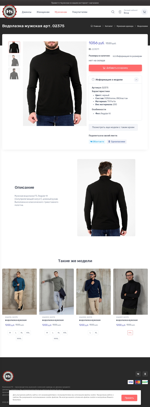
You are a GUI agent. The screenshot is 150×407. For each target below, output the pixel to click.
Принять (129, 398)
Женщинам (43, 12)
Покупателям (79, 12)
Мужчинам (61, 12)
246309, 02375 (48, 317)
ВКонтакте (98, 141)
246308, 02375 (85, 317)
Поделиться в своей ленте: (103, 135)
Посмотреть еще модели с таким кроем (113, 127)
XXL (28, 333)
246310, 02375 (11, 317)
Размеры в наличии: (99, 56)
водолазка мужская (16, 320)
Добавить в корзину (117, 68)
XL (22, 333)
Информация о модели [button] (109, 79)
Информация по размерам (129, 56)
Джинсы (26, 12)
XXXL (19, 339)
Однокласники (118, 141)
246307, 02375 (122, 317)
